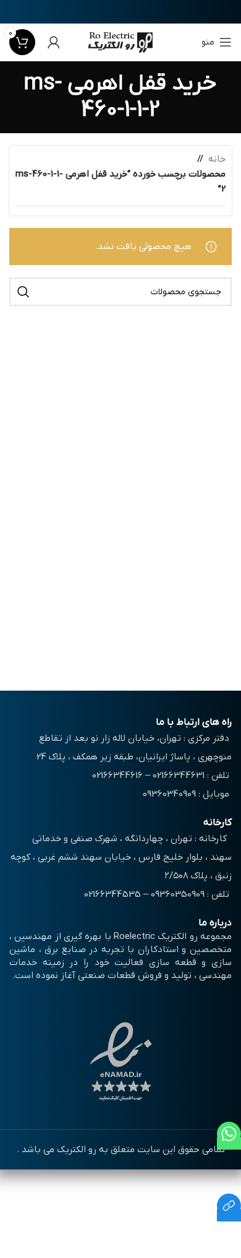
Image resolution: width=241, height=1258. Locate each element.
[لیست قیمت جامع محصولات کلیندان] (229, 1215)
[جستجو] (23, 291)
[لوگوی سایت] (120, 41)
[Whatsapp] (229, 1143)
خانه (217, 159)
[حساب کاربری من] (53, 42)
